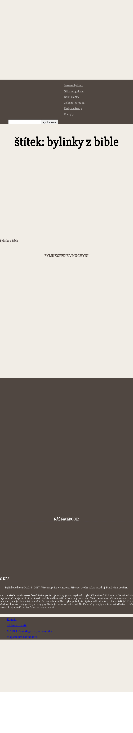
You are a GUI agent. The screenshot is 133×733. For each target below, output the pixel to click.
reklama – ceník (16, 625)
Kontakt (12, 619)
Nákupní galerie (74, 91)
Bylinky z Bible (9, 241)
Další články (71, 97)
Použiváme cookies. (117, 587)
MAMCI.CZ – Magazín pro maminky (29, 631)
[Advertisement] (66, 181)
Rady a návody (73, 108)
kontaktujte (120, 601)
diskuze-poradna (74, 102)
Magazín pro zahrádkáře (22, 637)
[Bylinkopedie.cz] (66, 64)
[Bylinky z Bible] (28, 234)
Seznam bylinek (73, 85)
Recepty (69, 114)
